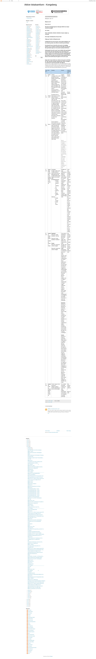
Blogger (51, 656)
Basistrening (29, 29)
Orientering (28, 49)
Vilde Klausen (30, 650)
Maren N (37, 47)
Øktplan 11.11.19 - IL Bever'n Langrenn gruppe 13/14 (36, 548)
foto (27, 22)
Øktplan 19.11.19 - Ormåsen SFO (33, 503)
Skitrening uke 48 (30, 469)
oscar (29, 653)
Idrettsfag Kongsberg (31, 631)
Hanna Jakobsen (30, 627)
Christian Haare (30, 618)
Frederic (49, 408)
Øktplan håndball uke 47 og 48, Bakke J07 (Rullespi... (36, 455)
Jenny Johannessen (31, 634)
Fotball (28, 34)
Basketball (28, 30)
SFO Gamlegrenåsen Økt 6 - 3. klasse (33, 488)
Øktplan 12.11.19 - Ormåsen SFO (33, 543)
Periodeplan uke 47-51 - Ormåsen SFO (34, 539)
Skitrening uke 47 (30, 504)
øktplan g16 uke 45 (31, 561)
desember (29, 447)
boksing (28, 60)
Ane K (37, 28)
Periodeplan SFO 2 (31, 547)
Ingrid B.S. (37, 38)
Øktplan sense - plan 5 (31, 569)
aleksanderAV (38, 52)
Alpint (28, 27)
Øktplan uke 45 (30, 562)
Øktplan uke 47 (30, 487)
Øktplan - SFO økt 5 (31, 578)
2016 (28, 602)
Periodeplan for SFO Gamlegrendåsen (33, 496)
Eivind (29, 623)
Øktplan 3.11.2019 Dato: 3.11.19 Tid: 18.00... (34, 588)
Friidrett (28, 35)
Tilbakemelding (29, 18)
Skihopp (28, 53)
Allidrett (28, 26)
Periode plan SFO (30, 456)
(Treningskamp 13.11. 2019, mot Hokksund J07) (35, 461)
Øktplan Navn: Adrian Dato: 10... (32, 553)
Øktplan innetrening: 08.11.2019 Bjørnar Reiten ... (35, 557)
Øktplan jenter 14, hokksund (32, 483)
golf (27, 62)
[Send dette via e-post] (54, 400)
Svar (48, 413)
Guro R (37, 35)
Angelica (29, 614)
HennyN (37, 37)
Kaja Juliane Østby (31, 641)
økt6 (28, 540)
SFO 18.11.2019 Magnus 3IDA (32, 509)
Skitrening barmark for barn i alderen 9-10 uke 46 (35, 552)
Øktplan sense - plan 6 (31, 526)
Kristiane (29, 643)
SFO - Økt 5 (29, 566)
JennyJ (37, 39)
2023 (28, 441)
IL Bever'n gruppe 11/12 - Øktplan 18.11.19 (34, 513)
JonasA (37, 43)
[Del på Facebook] (58, 400)
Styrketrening (29, 57)
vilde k (37, 53)
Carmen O (37, 29)
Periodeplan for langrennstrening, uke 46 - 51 (34, 535)
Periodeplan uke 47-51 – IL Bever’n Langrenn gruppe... (36, 534)
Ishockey (28, 41)
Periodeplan (29, 530)
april (28, 594)
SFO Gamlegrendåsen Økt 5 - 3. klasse (33, 490)
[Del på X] (57, 400)
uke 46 (29, 522)
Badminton (28, 28)
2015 (28, 603)
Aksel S (37, 26)
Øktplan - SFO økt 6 (31, 544)
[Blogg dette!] (55, 400)
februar (29, 596)
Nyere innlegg (47, 430)
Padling (28, 50)
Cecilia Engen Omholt (31, 617)
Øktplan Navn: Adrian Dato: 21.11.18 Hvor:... (34, 486)
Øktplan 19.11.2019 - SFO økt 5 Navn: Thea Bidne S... (36, 501)
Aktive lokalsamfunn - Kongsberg (40, 4)
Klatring (28, 45)
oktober (29, 590)
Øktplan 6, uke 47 (30, 481)
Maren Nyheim (30, 644)
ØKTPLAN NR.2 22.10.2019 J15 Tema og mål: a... (36, 556)
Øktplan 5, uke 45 (30, 560)
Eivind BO (37, 34)
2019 (28, 446)
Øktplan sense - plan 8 (31, 465)
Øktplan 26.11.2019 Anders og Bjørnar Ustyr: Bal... (35, 466)
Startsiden (58, 430)
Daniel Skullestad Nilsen (31, 621)
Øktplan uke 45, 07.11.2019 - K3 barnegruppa (35, 558)
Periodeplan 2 (30, 571)
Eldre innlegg (69, 430)
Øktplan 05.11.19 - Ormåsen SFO (33, 579)
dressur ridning (29, 61)
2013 (28, 606)
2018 (28, 599)
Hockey (28, 39)
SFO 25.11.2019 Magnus (31, 474)
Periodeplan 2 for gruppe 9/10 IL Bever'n (34, 531)
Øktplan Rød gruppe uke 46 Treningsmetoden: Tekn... (36, 549)
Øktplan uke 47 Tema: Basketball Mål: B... (34, 473)
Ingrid (29, 633)
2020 (28, 445)
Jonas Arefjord (30, 637)
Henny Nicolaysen (31, 630)
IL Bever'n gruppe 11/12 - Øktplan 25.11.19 (34, 479)
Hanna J (37, 36)
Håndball (28, 40)
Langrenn (28, 48)
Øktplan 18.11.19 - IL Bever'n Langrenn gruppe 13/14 (36, 512)
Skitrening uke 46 (30, 527)
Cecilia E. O (38, 30)
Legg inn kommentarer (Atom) (53, 432)
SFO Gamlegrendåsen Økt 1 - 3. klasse (33, 495)
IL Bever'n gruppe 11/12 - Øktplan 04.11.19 (34, 584)
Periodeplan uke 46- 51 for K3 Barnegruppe (34, 521)
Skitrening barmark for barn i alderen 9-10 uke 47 (35, 514)
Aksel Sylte (29, 610)
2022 (28, 442)
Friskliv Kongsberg (29, 37)
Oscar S (37, 48)
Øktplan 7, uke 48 (30, 451)
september (29, 591)
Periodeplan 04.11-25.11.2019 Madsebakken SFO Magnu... (37, 580)
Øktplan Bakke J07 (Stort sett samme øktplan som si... (36, 574)
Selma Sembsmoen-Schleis (32, 647)
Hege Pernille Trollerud (31, 628)
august (29, 592)
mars (29, 595)
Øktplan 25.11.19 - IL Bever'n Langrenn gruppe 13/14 (36, 478)
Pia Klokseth (30, 646)
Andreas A (37, 27)
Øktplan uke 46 (30, 518)
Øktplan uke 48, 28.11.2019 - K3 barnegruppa (35, 452)
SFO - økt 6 (29, 499)
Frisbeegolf (28, 36)
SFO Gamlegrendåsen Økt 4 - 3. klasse (33, 491)
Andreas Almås (30, 611)
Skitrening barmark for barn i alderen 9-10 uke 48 (35, 477)
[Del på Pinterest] (59, 400)
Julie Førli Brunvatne (31, 640)
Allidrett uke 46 (30, 523)
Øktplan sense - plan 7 (31, 500)
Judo (27, 42)
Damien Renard (30, 620)
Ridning (28, 51)
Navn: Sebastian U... (33, 464)
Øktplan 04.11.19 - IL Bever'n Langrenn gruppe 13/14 (36, 583)
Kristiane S (37, 46)
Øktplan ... (32, 525)
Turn (27, 58)
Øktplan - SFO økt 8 (31, 470)
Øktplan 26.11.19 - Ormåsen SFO (33, 468)
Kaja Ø (37, 45)
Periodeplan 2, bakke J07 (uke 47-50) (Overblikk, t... (35, 457)
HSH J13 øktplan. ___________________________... (36, 508)
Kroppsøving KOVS (30, 46)
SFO (27, 52)
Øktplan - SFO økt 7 (31, 505)
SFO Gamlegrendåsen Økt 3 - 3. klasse (33, 492)
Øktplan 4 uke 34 (30, 482)
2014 (28, 604)
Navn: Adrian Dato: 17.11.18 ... (32, 517)
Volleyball (28, 59)
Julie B (37, 44)
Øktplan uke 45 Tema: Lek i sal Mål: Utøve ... (34, 587)
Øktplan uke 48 (30, 460)
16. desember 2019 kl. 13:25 (55, 408)
